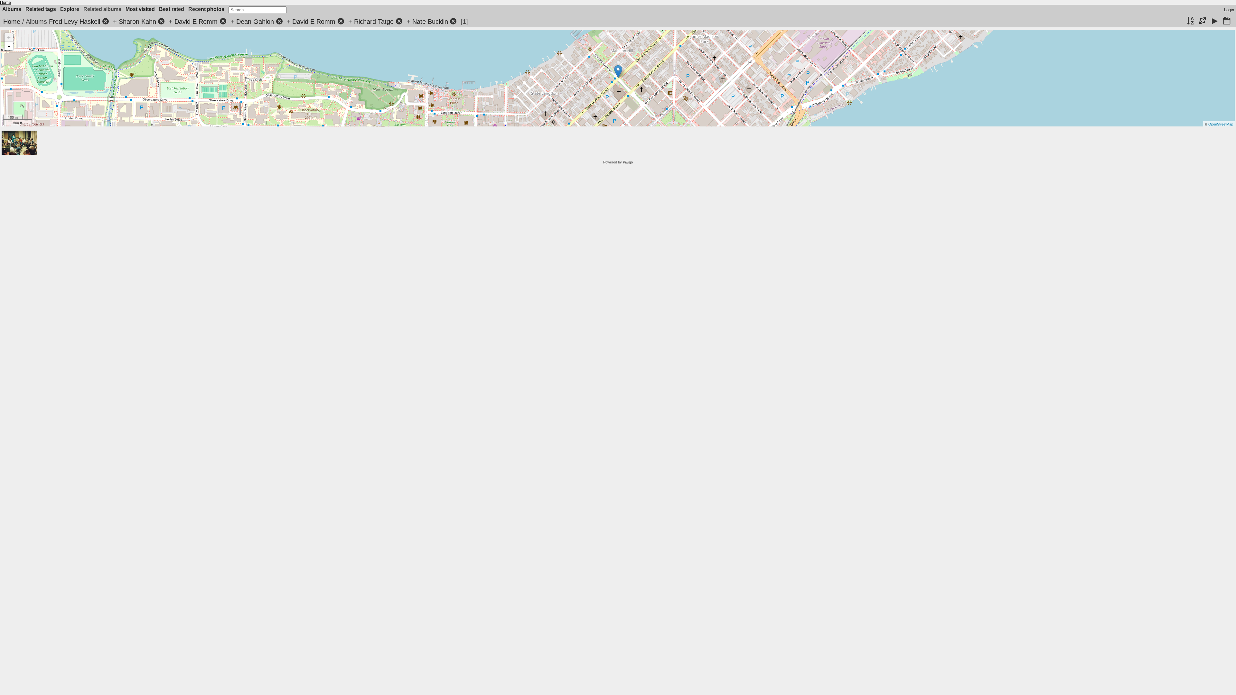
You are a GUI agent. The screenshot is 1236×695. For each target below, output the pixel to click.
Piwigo (628, 162)
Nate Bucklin (430, 21)
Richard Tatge (374, 21)
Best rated (171, 9)
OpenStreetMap (1220, 123)
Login (1229, 9)
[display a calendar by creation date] (1226, 21)
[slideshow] (1214, 21)
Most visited (140, 9)
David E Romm (196, 21)
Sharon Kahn (137, 21)
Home (5, 2)
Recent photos (206, 9)
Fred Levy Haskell (74, 21)
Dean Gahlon (255, 21)
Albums (11, 9)
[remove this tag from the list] (105, 21)
